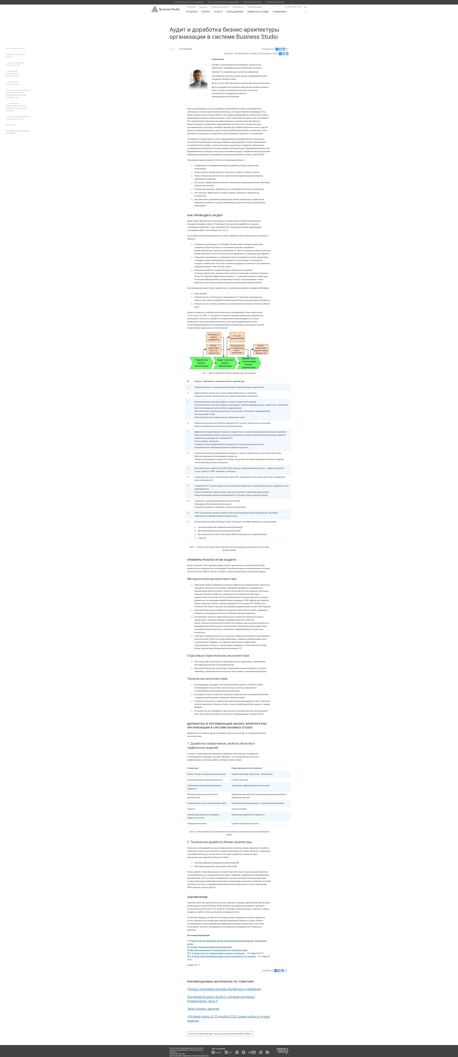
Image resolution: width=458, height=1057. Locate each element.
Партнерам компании (252, 2)
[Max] (287, 53)
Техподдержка (234, 12)
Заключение (11, 125)
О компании (190, 7)
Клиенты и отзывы (258, 12)
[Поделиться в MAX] (283, 49)
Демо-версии (238, 7)
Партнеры (203, 7)
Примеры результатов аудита (15, 56)
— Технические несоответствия (13, 83)
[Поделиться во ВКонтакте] (277, 49)
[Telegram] (283, 53)
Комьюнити (279, 12)
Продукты (192, 12)
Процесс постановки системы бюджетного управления (224, 989)
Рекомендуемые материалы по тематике (18, 132)
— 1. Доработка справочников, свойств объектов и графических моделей (16, 107)
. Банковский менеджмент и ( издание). (223, 956)
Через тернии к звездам (203, 1008)
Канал (218, 1052)
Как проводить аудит (15, 48)
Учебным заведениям (275, 2)
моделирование (182, 1050)
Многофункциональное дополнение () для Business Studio (218, 950)
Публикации (185, 49)
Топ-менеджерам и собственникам (188, 2)
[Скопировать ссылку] (287, 49)
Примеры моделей (254, 7)
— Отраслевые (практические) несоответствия (13, 74)
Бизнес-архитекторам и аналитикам (223, 2)
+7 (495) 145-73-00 (293, 7)
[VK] (280, 53)
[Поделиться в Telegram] (280, 49)
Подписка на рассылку (220, 7)
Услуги (218, 12)
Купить (206, 12)
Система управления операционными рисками (211, 947)
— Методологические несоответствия (15, 64)
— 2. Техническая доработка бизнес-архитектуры (18, 118)
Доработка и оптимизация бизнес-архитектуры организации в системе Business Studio (17, 94)
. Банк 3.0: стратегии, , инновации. (217, 953)
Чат (230, 1052)
